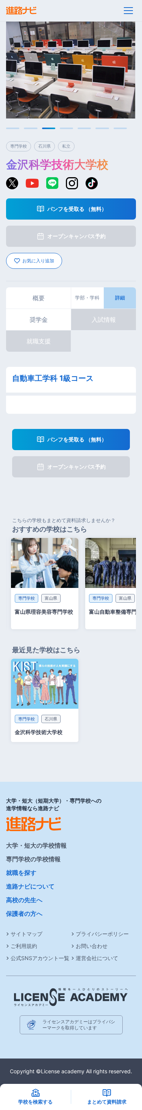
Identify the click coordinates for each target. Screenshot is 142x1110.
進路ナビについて (30, 886)
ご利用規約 (24, 946)
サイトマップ (26, 934)
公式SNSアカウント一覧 (40, 958)
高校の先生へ (24, 900)
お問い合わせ (92, 946)
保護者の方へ (24, 913)
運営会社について (97, 958)
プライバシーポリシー (102, 934)
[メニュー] (128, 10)
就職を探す (21, 872)
